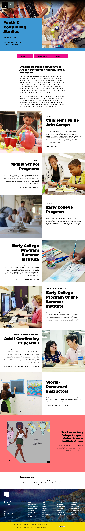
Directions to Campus (75, 506)
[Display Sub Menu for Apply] (67, 496)
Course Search (59, 510)
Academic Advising (60, 504)
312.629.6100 (6, 515)
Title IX (29, 514)
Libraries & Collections (61, 514)
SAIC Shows (44, 516)
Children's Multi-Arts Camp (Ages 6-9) (13, 44)
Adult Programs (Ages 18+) (10, 37)
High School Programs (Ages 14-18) (12, 40)
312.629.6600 (6, 518)
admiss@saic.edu (7, 507)
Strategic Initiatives (32, 504)
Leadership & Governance (33, 506)
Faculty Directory (60, 512)
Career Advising (60, 508)
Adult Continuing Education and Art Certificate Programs (21, 366)
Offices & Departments (32, 508)
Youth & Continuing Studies (15, 27)
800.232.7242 (6, 514)
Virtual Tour (73, 514)
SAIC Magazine (45, 510)
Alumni (43, 504)
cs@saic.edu (48, 483)
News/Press (44, 508)
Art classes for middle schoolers (29, 187)
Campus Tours (73, 504)
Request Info (24, 56)
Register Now (59, 56)
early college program (53, 229)
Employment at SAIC (32, 516)
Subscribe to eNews (46, 514)
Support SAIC (44, 506)
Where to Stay (73, 512)
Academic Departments (61, 506)
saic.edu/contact (7, 511)
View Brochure (42, 56)
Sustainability (31, 510)
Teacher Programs (8, 46)
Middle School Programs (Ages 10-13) (12, 42)
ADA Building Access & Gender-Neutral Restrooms (76, 509)
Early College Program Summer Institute (27, 279)
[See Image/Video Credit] (48, 462)
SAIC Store (44, 512)
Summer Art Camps (51, 146)
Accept (62, 526)
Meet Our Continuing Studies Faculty (57, 405)
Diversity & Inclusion (32, 512)
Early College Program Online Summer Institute (60, 325)
